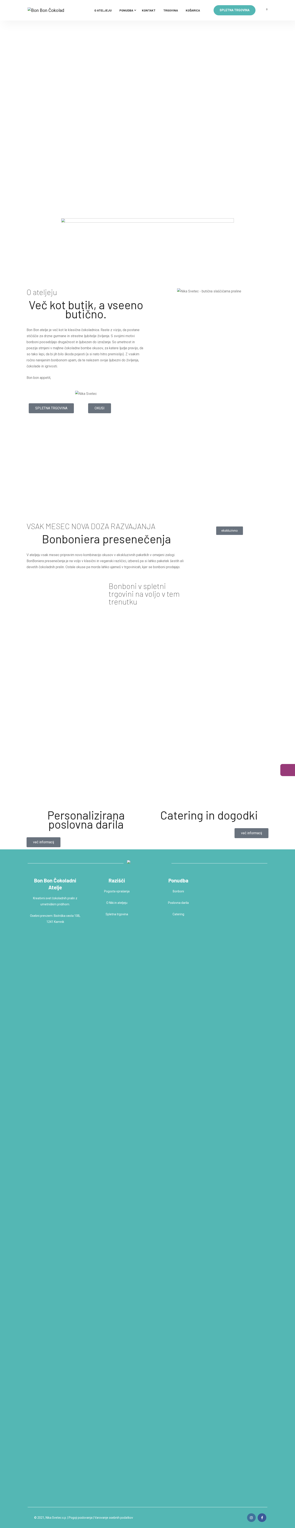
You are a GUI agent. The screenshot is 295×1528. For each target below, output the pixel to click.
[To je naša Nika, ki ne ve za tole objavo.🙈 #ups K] (259, 1317)
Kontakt (148, 10)
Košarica (193, 10)
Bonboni (178, 891)
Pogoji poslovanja (80, 1517)
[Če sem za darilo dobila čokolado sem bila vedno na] (220, 1004)
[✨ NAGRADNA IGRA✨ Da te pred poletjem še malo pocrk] (259, 1055)
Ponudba (126, 10)
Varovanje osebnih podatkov (113, 1517)
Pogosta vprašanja (117, 891)
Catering (178, 914)
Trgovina (170, 10)
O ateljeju (103, 10)
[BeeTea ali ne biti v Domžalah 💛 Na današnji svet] (220, 1366)
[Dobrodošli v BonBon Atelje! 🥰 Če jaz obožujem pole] (239, 1017)
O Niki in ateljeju (116, 902)
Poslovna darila (178, 902)
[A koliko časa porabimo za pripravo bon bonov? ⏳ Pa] (239, 1342)
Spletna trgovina (234, 10)
